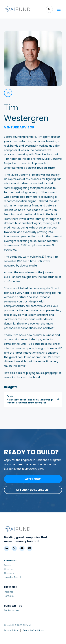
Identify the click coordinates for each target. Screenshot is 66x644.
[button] (49, 9)
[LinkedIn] (6, 548)
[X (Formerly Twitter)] (14, 548)
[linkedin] (8, 93)
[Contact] (29, 548)
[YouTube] (22, 548)
